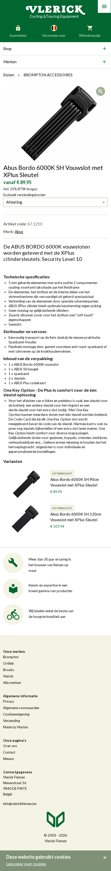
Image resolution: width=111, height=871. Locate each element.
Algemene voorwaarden (21, 708)
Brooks (8, 670)
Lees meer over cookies (26, 863)
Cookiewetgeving (16, 714)
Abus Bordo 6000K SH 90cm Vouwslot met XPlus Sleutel (74, 482)
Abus (19, 231)
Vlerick (8, 676)
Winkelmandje (89, 35)
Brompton (11, 657)
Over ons (10, 746)
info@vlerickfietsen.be (19, 804)
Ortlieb (8, 663)
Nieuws (8, 759)
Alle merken (12, 683)
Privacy (8, 701)
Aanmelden (18, 35)
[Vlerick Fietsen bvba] (55, 11)
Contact (9, 752)
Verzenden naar (54, 35)
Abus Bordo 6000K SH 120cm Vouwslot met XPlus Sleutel (75, 517)
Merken (10, 61)
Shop (7, 48)
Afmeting (14, 202)
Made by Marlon (15, 727)
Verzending (11, 721)
